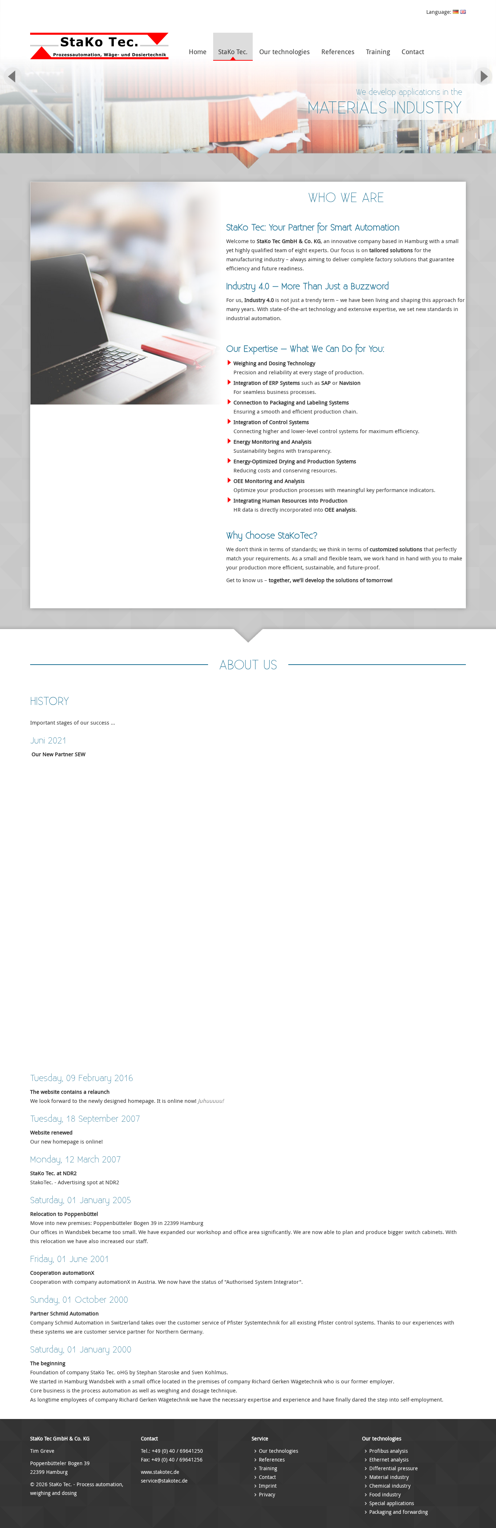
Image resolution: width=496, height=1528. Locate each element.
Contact (413, 51)
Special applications (391, 1503)
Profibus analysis (388, 1450)
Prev (13, 76)
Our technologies (284, 51)
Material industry (389, 1476)
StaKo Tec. (233, 51)
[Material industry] (248, 85)
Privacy (267, 1494)
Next (483, 76)
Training (378, 51)
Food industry (385, 1494)
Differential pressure (393, 1468)
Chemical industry (390, 1485)
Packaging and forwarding (398, 1511)
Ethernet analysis (388, 1459)
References (337, 51)
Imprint (268, 1485)
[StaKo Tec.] (99, 57)
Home (198, 51)
